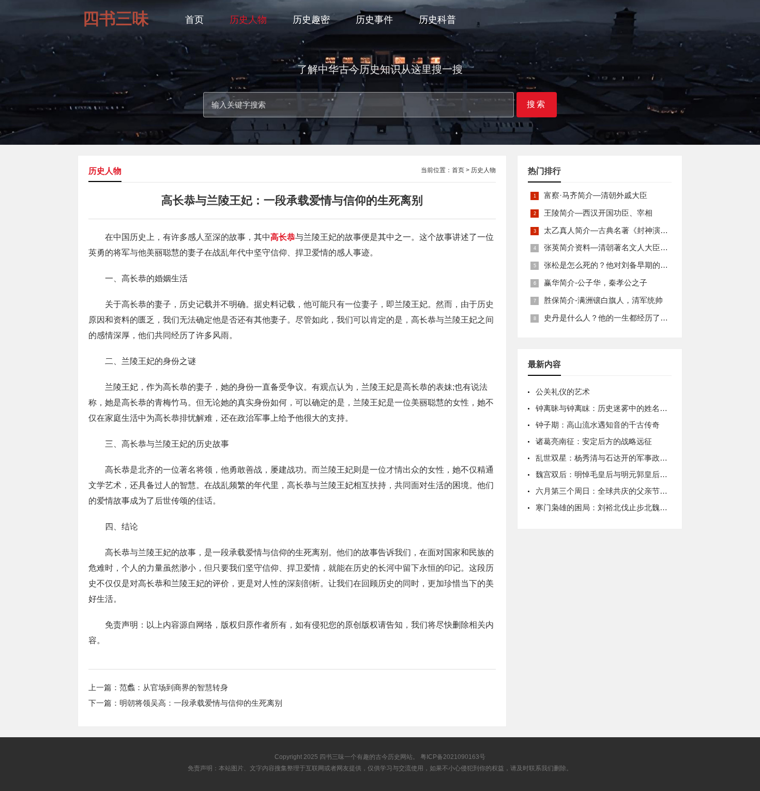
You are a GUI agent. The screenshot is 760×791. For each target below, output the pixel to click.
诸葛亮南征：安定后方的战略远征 (594, 441)
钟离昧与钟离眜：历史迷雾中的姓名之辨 (605, 408)
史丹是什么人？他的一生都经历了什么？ (613, 317)
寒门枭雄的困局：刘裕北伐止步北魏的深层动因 (617, 507)
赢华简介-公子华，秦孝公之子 (595, 282)
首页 (194, 19)
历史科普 (437, 19)
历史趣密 (311, 19)
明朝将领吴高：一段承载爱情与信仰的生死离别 (200, 702)
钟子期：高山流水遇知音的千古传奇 (598, 424)
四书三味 (332, 756)
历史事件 (374, 19)
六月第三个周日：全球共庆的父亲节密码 (605, 490)
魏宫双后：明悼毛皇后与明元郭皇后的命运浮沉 (617, 474)
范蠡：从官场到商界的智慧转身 (173, 687)
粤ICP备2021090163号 (452, 756)
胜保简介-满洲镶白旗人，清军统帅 (603, 300)
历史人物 (248, 19)
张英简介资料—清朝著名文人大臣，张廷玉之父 (625, 247)
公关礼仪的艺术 (563, 391)
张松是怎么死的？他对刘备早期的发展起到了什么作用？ (641, 265)
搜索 (536, 104)
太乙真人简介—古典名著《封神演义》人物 (617, 230)
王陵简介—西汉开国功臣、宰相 (598, 212)
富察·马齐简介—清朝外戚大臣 (595, 195)
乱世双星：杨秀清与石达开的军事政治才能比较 (617, 457)
